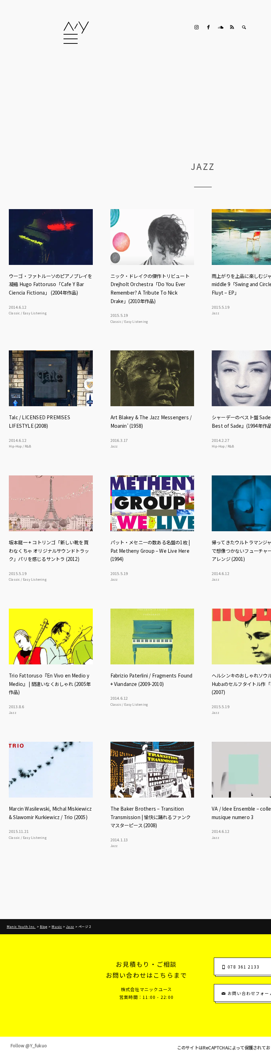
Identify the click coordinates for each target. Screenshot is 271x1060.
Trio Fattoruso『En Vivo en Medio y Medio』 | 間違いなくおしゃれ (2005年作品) (50, 683)
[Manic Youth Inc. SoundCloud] (220, 27)
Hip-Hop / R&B (20, 446)
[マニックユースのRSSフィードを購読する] (232, 27)
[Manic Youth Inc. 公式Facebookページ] (209, 27)
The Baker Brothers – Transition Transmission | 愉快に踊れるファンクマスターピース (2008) (150, 817)
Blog (44, 926)
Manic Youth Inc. (21, 926)
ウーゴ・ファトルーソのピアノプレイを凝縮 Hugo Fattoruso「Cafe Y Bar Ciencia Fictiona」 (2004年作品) (50, 284)
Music (57, 926)
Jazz (215, 313)
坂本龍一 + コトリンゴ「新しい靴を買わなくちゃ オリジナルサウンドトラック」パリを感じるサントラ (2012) (49, 550)
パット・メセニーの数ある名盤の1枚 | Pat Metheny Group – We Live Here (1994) (150, 550)
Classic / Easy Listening (28, 313)
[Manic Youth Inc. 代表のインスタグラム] (197, 27)
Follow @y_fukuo (29, 1045)
